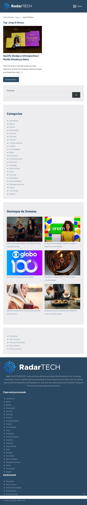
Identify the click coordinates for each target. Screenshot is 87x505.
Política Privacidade (17, 342)
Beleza (12, 127)
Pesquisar (11, 90)
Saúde (12, 187)
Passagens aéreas (17, 184)
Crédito (13, 146)
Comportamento (16, 143)
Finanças (13, 165)
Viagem (12, 194)
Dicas (12, 152)
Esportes (13, 162)
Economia (13, 156)
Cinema (13, 140)
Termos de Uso (15, 349)
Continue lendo (10, 80)
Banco (12, 124)
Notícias (13, 175)
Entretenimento (16, 159)
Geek (12, 171)
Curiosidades (15, 149)
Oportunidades (15, 181)
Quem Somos (15, 345)
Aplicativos (14, 120)
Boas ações (14, 130)
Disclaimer (14, 336)
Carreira (13, 133)
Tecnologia (14, 191)
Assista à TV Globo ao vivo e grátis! (20, 277)
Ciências (13, 136)
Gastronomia (15, 168)
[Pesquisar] (76, 95)
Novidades (14, 178)
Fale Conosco (15, 339)
